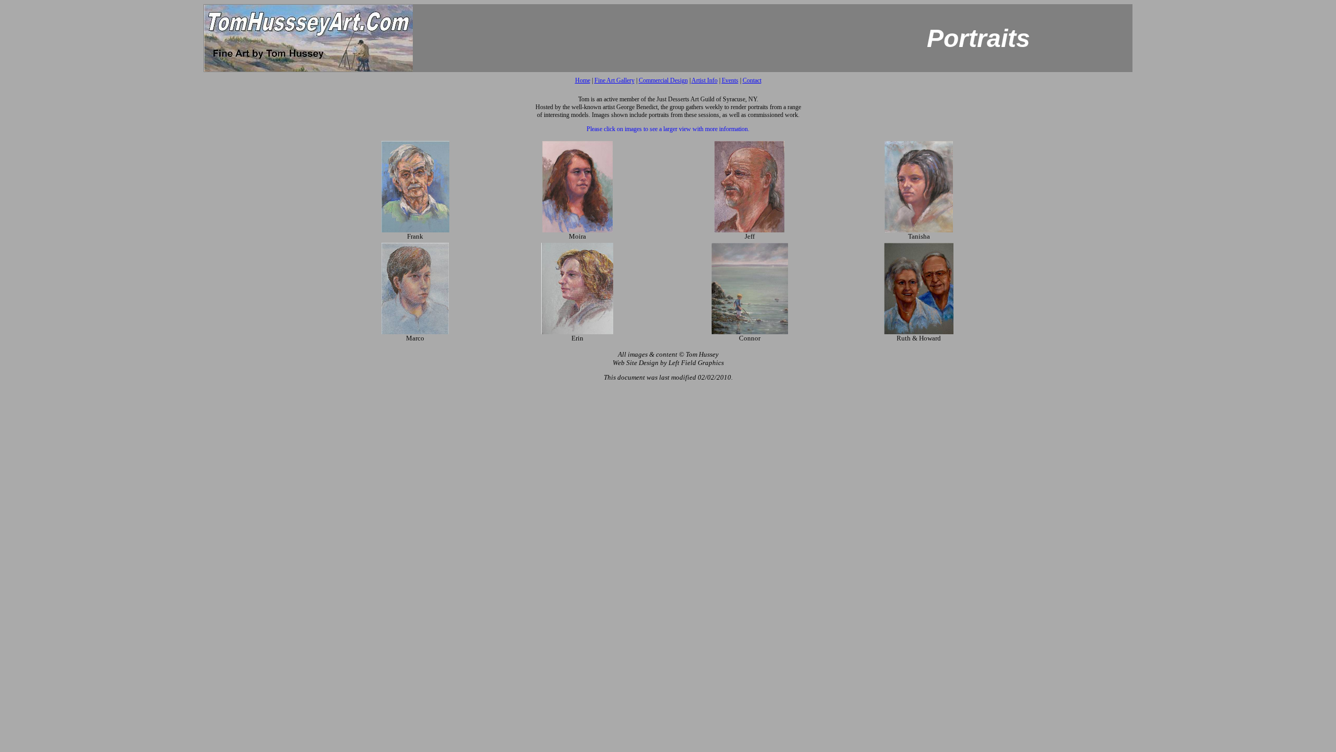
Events (730, 80)
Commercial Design (663, 80)
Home (582, 80)
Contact (752, 80)
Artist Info (704, 80)
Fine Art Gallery (614, 80)
